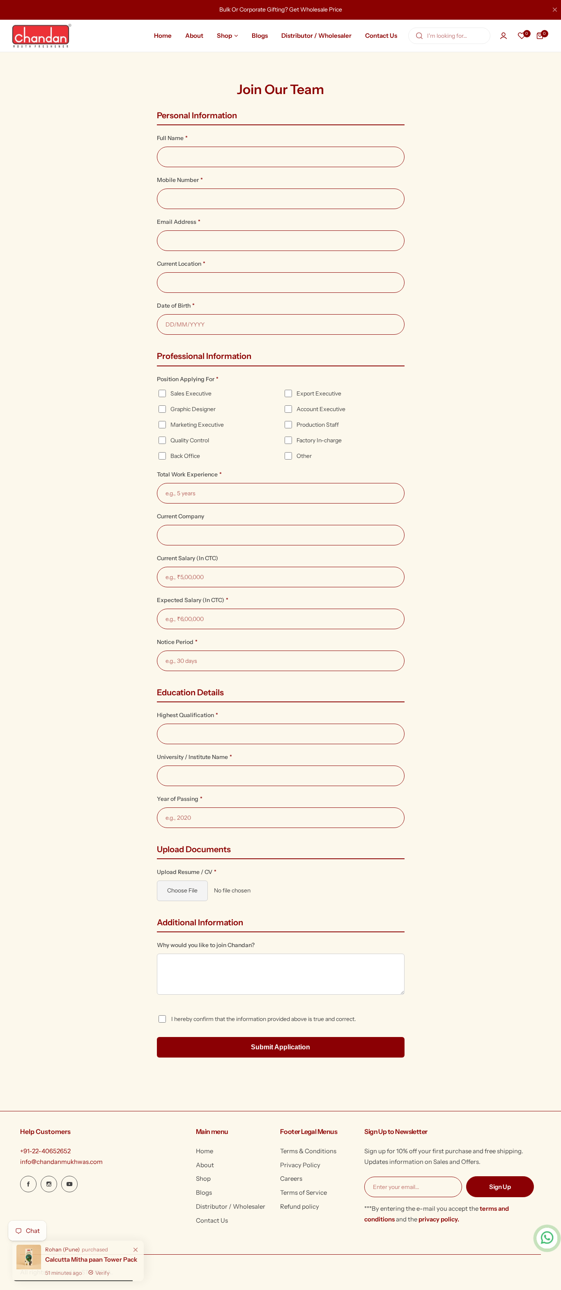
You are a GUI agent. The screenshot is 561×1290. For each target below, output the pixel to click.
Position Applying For (187, 379)
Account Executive (321, 409)
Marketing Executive (197, 424)
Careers (291, 1178)
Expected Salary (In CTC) (192, 600)
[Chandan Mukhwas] (41, 36)
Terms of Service (303, 1192)
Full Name (172, 138)
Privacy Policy (300, 1165)
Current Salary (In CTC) (187, 558)
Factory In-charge (319, 440)
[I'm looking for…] (419, 36)
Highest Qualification (187, 715)
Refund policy (299, 1206)
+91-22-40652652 (45, 1151)
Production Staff (318, 424)
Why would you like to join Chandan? (206, 945)
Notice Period (177, 642)
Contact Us (212, 1220)
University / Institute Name (194, 757)
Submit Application (280, 1047)
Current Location (181, 263)
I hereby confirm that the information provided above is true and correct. (263, 1019)
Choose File (182, 890)
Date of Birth (176, 305)
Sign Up (499, 1187)
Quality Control (189, 440)
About (205, 1165)
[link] (135, 1246)
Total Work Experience (189, 474)
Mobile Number (180, 180)
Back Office (185, 456)
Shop (203, 1178)
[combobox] (449, 36)
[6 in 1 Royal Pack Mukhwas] (28, 1263)
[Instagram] (49, 1184)
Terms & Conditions (308, 1151)
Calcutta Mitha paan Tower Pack (91, 1256)
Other (304, 456)
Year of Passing (179, 799)
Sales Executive (191, 393)
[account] (503, 36)
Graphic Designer (193, 409)
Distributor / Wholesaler (230, 1206)
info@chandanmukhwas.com (61, 1162)
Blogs (204, 1192)
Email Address (178, 221)
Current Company (180, 516)
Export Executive (319, 393)
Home (204, 1151)
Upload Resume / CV (186, 872)
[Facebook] (28, 1184)
